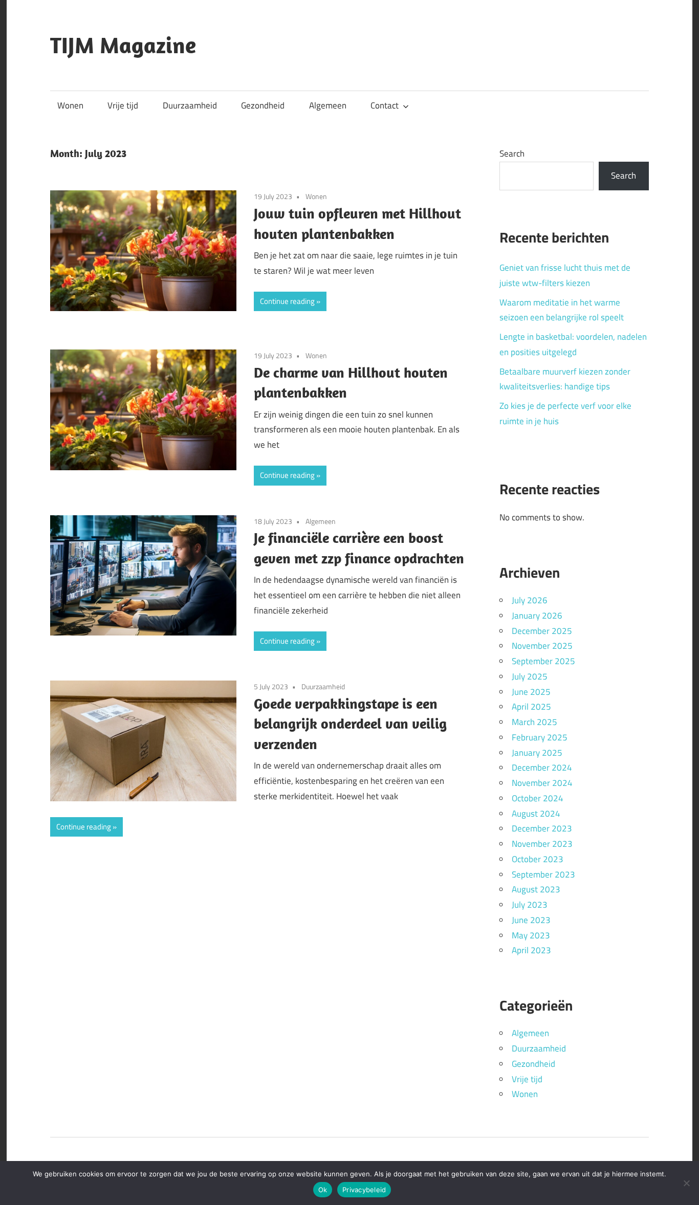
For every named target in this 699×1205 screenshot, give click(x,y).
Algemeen (327, 105)
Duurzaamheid (190, 105)
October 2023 (537, 859)
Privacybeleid (364, 1190)
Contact (384, 105)
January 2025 (537, 752)
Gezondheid (263, 105)
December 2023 (542, 828)
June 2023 (531, 920)
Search (512, 153)
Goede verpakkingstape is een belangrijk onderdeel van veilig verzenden (350, 723)
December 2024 (542, 767)
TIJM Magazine (123, 45)
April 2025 (531, 706)
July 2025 (530, 676)
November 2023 (542, 843)
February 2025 (539, 737)
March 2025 (534, 722)
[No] (686, 1183)
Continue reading (287, 301)
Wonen (70, 105)
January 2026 (537, 615)
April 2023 (531, 950)
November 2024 (542, 783)
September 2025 (543, 661)
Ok (322, 1190)
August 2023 (536, 889)
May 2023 (531, 935)
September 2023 (543, 874)
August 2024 (536, 813)
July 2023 (530, 904)
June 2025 (531, 691)
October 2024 (537, 798)
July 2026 (530, 600)
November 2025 (542, 645)
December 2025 (542, 631)
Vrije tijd (122, 105)
